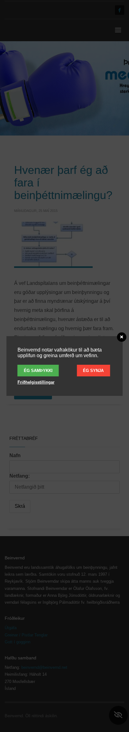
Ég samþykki (38, 370)
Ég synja (93, 370)
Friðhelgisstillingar (36, 382)
